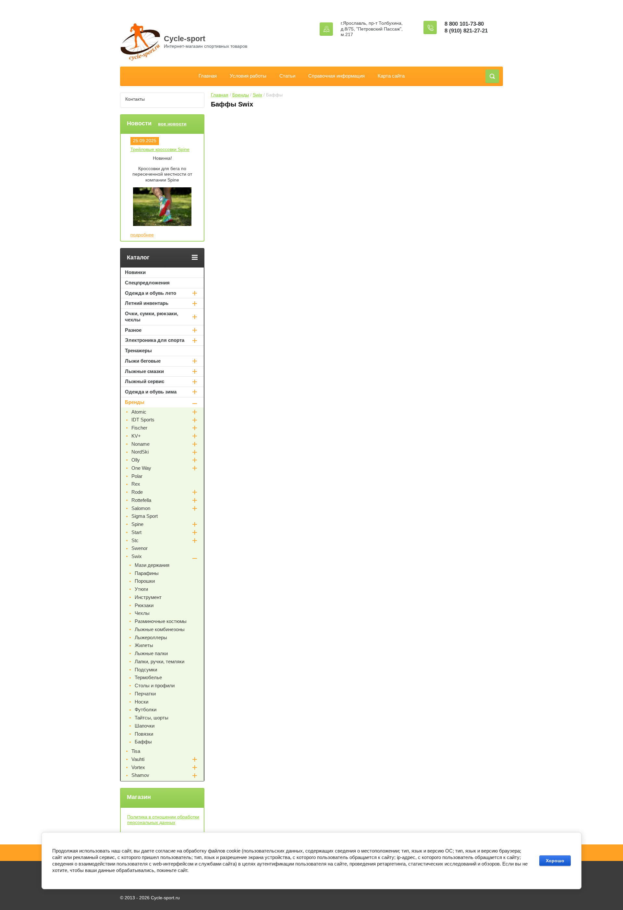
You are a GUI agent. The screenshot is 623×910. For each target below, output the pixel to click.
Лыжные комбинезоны (160, 629)
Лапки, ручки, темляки (159, 661)
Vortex (138, 767)
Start (136, 532)
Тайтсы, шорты (151, 717)
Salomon (140, 508)
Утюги (141, 589)
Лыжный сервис (144, 381)
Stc (135, 540)
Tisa (135, 751)
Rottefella (141, 500)
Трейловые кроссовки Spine (159, 149)
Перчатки (145, 693)
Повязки (144, 734)
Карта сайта (391, 76)
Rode (137, 492)
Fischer (139, 427)
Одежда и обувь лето (150, 293)
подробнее (142, 234)
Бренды (240, 94)
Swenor (139, 548)
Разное (133, 330)
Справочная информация (336, 76)
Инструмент (148, 597)
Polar (136, 476)
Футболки (145, 709)
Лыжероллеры (151, 637)
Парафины (147, 573)
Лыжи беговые (143, 361)
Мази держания (152, 565)
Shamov (140, 775)
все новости (172, 123)
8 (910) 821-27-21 (466, 31)
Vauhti (137, 759)
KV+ (136, 436)
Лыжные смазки (144, 371)
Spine (137, 524)
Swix (257, 94)
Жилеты (144, 645)
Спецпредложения (147, 282)
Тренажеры (138, 350)
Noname (140, 444)
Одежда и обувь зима (151, 391)
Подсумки (146, 669)
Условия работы (248, 76)
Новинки (135, 272)
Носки (141, 701)
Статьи (287, 76)
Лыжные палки (151, 653)
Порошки (145, 581)
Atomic (138, 412)
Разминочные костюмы (161, 621)
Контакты (135, 99)
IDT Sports (142, 419)
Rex (135, 484)
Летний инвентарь (146, 303)
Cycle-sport (184, 38)
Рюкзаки (144, 605)
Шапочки (144, 726)
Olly (135, 460)
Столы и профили (155, 685)
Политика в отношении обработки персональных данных (163, 819)
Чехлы (142, 613)
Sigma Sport (144, 516)
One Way (141, 468)
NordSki (140, 452)
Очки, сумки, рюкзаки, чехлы (151, 316)
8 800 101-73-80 (464, 24)
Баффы (143, 741)
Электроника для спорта (154, 340)
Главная (208, 76)
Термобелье (148, 677)
